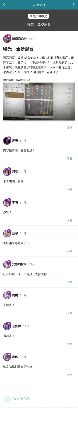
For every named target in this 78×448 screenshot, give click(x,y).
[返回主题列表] (4, 5)
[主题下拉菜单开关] (74, 5)
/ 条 (38, 5)
